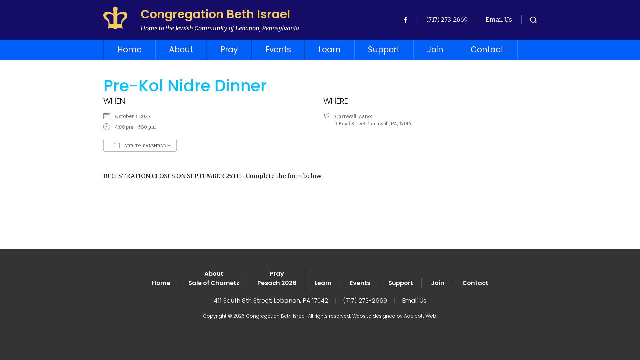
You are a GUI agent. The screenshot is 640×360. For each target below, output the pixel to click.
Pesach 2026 (277, 283)
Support (384, 49)
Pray (229, 49)
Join (435, 49)
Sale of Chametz (213, 283)
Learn (329, 49)
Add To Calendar (144, 145)
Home (129, 49)
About (181, 49)
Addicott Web (420, 316)
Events (278, 49)
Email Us (499, 19)
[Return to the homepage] (115, 18)
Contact (487, 49)
